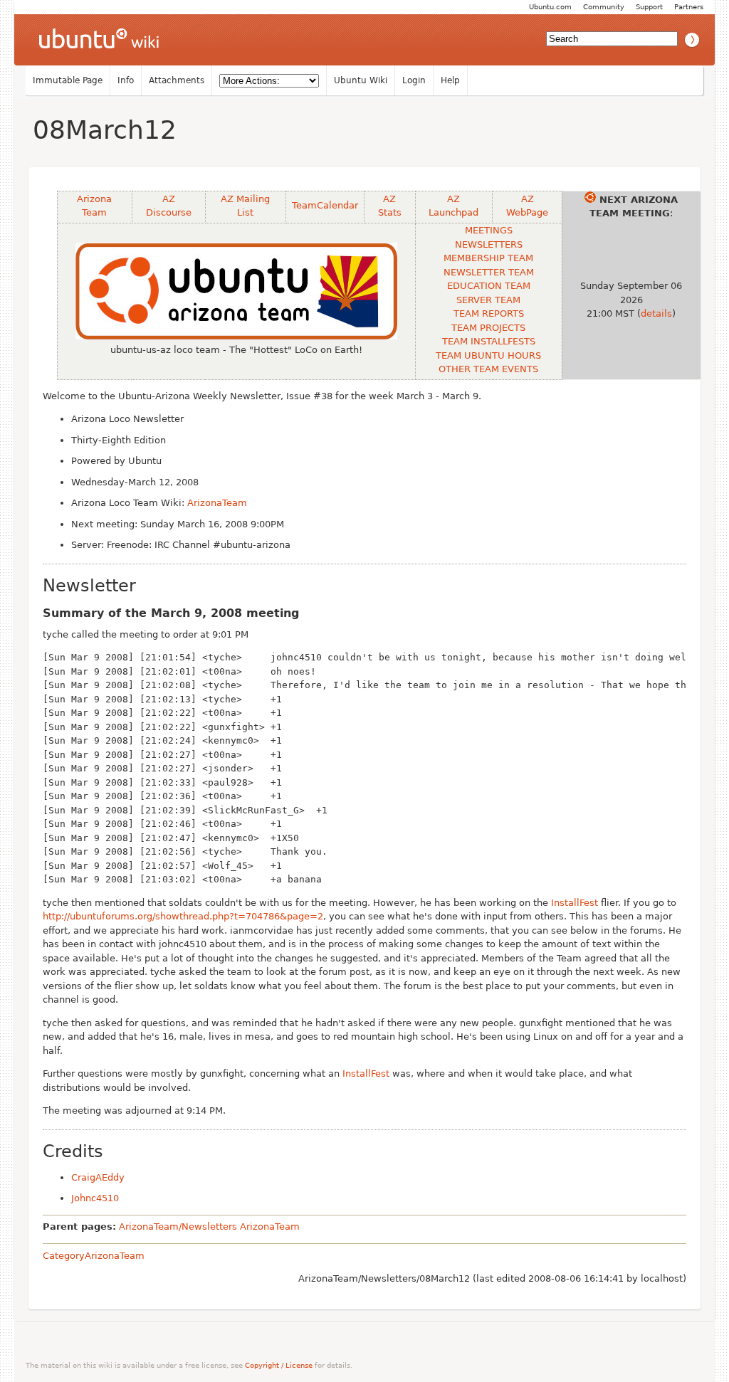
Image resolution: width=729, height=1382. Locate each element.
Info (125, 80)
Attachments (176, 80)
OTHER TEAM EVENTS (488, 369)
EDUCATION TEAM (488, 285)
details (656, 313)
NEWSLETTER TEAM (489, 272)
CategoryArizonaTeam (94, 1255)
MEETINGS (489, 230)
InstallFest (574, 902)
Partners (688, 7)
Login (414, 80)
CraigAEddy (98, 1177)
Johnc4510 (95, 1198)
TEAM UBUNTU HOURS (488, 355)
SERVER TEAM (488, 300)
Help (450, 80)
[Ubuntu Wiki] (99, 39)
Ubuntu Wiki (360, 80)
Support (649, 7)
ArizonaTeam (217, 502)
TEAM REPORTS (488, 313)
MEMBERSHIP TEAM (488, 258)
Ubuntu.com (550, 7)
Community (603, 7)
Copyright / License (279, 1365)
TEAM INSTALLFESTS (488, 341)
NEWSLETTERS (489, 244)
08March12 (105, 129)
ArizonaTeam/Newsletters (178, 1226)
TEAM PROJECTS (488, 327)
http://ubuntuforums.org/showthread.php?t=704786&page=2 (183, 916)
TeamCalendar (325, 205)
